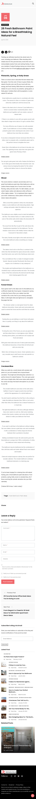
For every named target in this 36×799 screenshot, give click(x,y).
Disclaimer (11, 785)
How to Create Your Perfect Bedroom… (18, 691)
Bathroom (5, 24)
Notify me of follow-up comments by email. (15, 573)
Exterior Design (13, 697)
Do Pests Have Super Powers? (14, 657)
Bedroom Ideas (29, 687)
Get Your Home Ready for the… (19, 709)
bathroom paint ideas (23, 68)
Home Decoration (24, 705)
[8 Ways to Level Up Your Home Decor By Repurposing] (3, 664)
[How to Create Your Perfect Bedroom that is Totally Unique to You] (3, 689)
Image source (5, 156)
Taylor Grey (8, 659)
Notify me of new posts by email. (12, 577)
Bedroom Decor (19, 687)
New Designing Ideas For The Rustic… (21, 717)
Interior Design (13, 662)
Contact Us (4, 785)
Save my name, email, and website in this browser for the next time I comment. (17, 567)
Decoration (7, 654)
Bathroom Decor (20, 670)
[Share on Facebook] (2, 52)
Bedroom (11, 687)
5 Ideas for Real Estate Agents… (19, 682)
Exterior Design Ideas (25, 697)
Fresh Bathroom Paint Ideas (18, 496)
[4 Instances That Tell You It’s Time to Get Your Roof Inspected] (3, 699)
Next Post (7, 607)
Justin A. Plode (9, 750)
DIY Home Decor (13, 705)
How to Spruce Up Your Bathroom (20, 673)
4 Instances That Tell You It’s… (19, 700)
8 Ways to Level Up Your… (17, 665)
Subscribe (4, 644)
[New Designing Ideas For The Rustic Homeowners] (3, 716)
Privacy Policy (19, 785)
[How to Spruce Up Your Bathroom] (3, 672)
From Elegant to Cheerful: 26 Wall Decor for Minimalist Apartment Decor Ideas (16, 612)
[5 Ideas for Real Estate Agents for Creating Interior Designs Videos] (3, 680)
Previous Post (11, 593)
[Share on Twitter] (6, 52)
